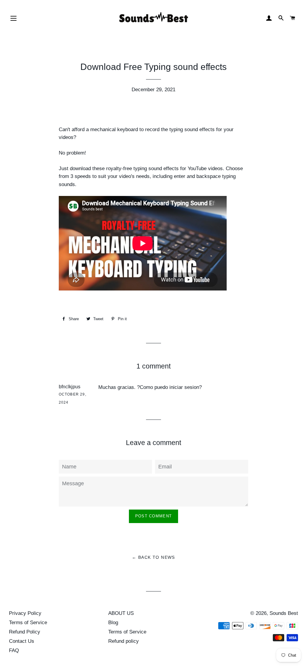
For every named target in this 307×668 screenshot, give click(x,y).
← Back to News (153, 557)
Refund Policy (24, 632)
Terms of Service (28, 622)
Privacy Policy (25, 613)
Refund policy (123, 641)
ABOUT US (121, 613)
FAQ (14, 650)
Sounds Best (284, 613)
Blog (113, 622)
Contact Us (21, 641)
